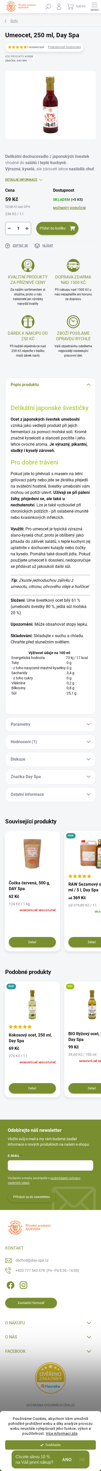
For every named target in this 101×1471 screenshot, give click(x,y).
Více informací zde (61, 1433)
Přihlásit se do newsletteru (31, 1197)
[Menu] (94, 6)
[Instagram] (22, 1284)
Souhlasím (53, 1445)
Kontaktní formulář (31, 1303)
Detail (32, 942)
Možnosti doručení (69, 208)
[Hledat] (48, 6)
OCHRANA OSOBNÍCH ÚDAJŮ (50, 1405)
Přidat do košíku (53, 228)
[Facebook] (9, 1284)
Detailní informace (21, 180)
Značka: (16, 60)
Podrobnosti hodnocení (64, 47)
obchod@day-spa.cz (32, 1260)
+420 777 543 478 (47, 1270)
